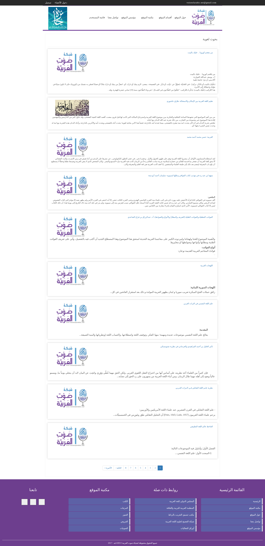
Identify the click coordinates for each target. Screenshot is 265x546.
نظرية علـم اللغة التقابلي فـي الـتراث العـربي (194, 388)
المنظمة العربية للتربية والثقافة (180, 508)
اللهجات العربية (206, 265)
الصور (125, 515)
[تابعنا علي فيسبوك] (42, 502)
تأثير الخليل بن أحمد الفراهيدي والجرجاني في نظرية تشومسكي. (186, 346)
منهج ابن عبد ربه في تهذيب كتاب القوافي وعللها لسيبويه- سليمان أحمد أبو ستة (180, 175)
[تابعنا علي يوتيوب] (24, 502)
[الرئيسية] (203, 17)
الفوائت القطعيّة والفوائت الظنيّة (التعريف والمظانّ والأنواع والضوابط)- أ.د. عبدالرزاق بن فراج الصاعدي (170, 217)
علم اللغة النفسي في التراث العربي (198, 303)
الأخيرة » (108, 468)
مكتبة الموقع (254, 508)
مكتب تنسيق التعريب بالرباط (181, 515)
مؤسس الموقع (253, 528)
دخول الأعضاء (61, 3)
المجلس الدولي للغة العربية (181, 501)
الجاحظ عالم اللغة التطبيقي (201, 426)
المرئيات (124, 508)
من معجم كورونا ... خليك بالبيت (200, 52)
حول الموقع (255, 515)
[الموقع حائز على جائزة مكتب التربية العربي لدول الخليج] (57, 18)
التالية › (118, 468)
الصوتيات (124, 528)
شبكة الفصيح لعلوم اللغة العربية (179, 521)
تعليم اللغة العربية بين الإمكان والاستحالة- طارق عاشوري (190, 101)
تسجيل (48, 3)
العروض (124, 521)
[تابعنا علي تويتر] (33, 502)
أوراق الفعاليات (187, 528)
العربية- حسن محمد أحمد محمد (200, 137)
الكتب (125, 501)
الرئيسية (256, 501)
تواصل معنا (255, 521)
